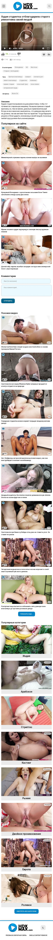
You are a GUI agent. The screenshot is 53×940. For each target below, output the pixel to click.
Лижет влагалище (10, 80)
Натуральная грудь (10, 88)
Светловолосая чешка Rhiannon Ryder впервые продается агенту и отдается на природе (24, 385)
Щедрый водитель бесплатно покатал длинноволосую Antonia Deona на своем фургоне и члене (25, 496)
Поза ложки (35, 84)
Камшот (28, 77)
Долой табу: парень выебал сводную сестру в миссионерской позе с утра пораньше (25, 268)
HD (27, 67)
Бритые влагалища (15, 77)
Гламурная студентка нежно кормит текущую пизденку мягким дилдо (25, 422)
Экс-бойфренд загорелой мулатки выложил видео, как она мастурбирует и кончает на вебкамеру (24, 459)
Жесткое (34, 67)
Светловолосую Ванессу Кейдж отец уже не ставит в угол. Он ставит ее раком (25, 533)
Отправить (8, 301)
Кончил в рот (38, 77)
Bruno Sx (15, 93)
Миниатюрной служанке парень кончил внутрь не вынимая (24, 157)
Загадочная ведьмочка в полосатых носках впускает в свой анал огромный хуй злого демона (25, 570)
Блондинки (19, 67)
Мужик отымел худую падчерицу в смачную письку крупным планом (24, 231)
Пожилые (33, 80)
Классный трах (22, 84)
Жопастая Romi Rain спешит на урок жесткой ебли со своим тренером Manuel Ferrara (24, 348)
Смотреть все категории (26, 911)
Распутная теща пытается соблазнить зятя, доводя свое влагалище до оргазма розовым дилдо (23, 607)
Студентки (23, 80)
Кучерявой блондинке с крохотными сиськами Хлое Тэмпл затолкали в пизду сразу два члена (24, 193)
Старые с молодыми (11, 71)
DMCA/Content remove (38, 935)
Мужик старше (9, 84)
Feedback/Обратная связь (16, 935)
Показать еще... (26, 614)
